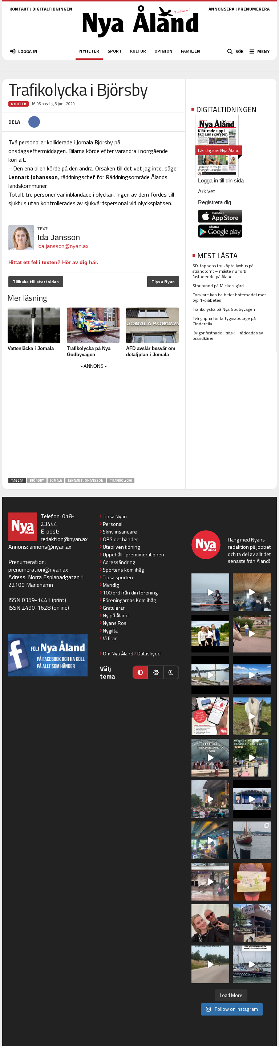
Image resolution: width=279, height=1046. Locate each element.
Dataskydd (149, 653)
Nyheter (18, 104)
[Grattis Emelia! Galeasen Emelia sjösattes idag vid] (252, 840)
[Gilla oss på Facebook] (48, 655)
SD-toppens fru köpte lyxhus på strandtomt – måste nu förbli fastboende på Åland (223, 271)
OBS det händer (120, 539)
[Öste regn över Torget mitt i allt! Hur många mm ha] (210, 882)
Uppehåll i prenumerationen (133, 554)
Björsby (37, 480)
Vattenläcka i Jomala (31, 348)
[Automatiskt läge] (140, 672)
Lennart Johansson (86, 480)
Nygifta (110, 630)
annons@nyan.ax (50, 546)
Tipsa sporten (118, 577)
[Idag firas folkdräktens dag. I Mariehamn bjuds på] (210, 758)
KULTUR (138, 51)
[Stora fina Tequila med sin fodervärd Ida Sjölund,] (252, 716)
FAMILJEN (190, 51)
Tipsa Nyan (163, 281)
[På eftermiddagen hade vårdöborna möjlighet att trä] (210, 633)
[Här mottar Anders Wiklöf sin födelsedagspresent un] (210, 840)
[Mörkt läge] (171, 672)
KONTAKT (19, 8)
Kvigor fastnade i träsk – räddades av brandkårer (228, 335)
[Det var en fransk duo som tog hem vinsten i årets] (210, 675)
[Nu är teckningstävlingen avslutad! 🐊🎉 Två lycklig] (252, 882)
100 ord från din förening (130, 592)
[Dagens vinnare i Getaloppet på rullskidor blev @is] (210, 964)
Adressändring (119, 562)
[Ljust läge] (155, 672)
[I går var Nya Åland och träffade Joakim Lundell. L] (210, 923)
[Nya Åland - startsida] (140, 39)
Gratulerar (114, 607)
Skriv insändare (120, 531)
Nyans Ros (114, 623)
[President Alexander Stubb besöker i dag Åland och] (252, 633)
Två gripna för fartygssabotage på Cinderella (224, 321)
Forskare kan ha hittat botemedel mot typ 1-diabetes (229, 297)
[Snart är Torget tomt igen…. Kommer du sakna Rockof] (252, 758)
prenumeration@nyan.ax (38, 569)
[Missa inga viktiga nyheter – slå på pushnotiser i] (210, 716)
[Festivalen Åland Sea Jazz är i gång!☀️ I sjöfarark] (252, 592)
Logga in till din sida (221, 180)
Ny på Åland (116, 615)
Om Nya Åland (118, 653)
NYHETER (89, 51)
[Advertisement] (93, 422)
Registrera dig (214, 202)
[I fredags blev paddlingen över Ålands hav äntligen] (210, 592)
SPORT (115, 51)
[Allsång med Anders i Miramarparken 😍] (252, 799)
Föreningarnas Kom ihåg (129, 600)
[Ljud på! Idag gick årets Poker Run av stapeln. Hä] (252, 964)
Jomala (56, 480)
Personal (112, 524)
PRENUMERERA (254, 8)
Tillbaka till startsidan (36, 281)
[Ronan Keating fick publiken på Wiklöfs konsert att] (210, 799)
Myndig (111, 585)
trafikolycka (121, 480)
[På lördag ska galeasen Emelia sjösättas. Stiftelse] (252, 923)
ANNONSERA (221, 8)
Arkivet (206, 191)
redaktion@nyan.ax (64, 539)
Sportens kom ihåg (123, 569)
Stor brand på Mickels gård (218, 285)
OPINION (163, 51)
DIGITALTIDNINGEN (52, 8)
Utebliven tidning (121, 547)
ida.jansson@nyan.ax (63, 246)
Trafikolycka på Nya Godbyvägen (224, 309)
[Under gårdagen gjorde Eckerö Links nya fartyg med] (252, 675)
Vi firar (110, 638)
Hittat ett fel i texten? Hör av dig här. (53, 262)
